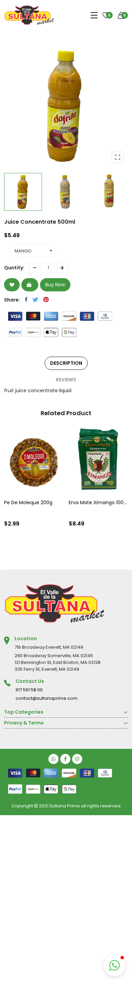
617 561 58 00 (29, 690)
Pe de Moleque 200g (28, 502)
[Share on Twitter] (35, 299)
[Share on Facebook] (26, 299)
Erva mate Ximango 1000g (98, 502)
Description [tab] (66, 363)
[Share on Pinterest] (46, 299)
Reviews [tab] (66, 379)
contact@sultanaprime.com (47, 698)
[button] (114, 965)
